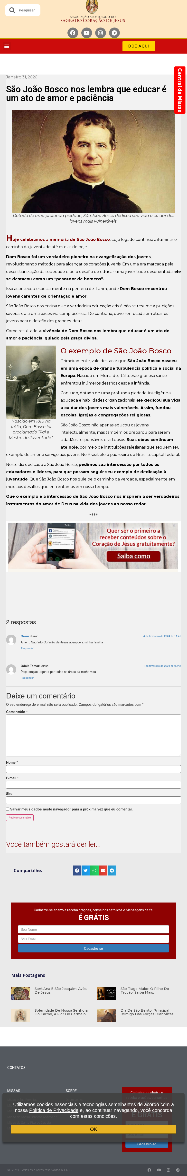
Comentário (17, 711)
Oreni (25, 636)
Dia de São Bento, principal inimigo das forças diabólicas (147, 1012)
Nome (12, 762)
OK (93, 1129)
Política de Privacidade (53, 1110)
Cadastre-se (93, 948)
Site (9, 793)
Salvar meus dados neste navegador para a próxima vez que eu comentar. (71, 809)
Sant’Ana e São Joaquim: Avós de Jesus (61, 991)
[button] (7, 46)
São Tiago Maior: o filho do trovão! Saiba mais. (145, 991)
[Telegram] (114, 33)
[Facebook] (72, 33)
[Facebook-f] (149, 1170)
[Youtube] (86, 33)
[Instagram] (100, 33)
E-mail (12, 778)
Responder (27, 648)
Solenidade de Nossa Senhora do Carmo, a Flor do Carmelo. (61, 1012)
